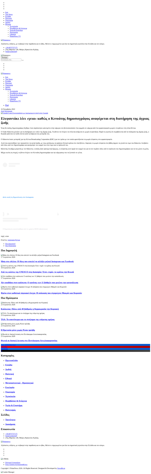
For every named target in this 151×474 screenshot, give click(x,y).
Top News (9, 14)
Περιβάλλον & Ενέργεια (18, 28)
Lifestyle (13, 34)
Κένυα (17, 240)
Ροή (6, 12)
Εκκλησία (9, 387)
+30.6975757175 (11, 48)
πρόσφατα (11, 240)
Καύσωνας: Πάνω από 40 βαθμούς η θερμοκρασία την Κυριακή (30, 309)
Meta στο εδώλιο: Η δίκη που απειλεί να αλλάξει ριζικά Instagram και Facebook (37, 261)
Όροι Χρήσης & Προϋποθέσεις (16, 464)
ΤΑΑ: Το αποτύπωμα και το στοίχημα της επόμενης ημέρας (28, 319)
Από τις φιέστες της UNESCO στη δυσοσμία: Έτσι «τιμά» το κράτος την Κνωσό (37, 272)
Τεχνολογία (14, 26)
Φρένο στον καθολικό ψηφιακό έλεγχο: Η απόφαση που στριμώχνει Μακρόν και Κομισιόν (41, 293)
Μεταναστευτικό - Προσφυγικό (19, 383)
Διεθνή (7, 22)
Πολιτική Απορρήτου (12, 463)
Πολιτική (8, 18)
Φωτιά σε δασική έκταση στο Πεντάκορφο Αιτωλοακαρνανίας (29, 340)
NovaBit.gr (61, 468)
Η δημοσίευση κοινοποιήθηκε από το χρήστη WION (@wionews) (25, 229)
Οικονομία (9, 20)
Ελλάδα (8, 16)
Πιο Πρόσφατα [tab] (10, 246)
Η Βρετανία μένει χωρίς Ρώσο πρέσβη (18, 330)
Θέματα (8, 24)
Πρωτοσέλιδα (11, 360)
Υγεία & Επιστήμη (16, 30)
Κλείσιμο (4, 57)
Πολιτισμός (14, 32)
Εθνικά (8, 378)
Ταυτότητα (10, 420)
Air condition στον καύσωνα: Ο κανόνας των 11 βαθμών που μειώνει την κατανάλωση (39, 282)
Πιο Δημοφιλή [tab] (10, 244)
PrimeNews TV (15, 36)
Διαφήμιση (10, 424)
